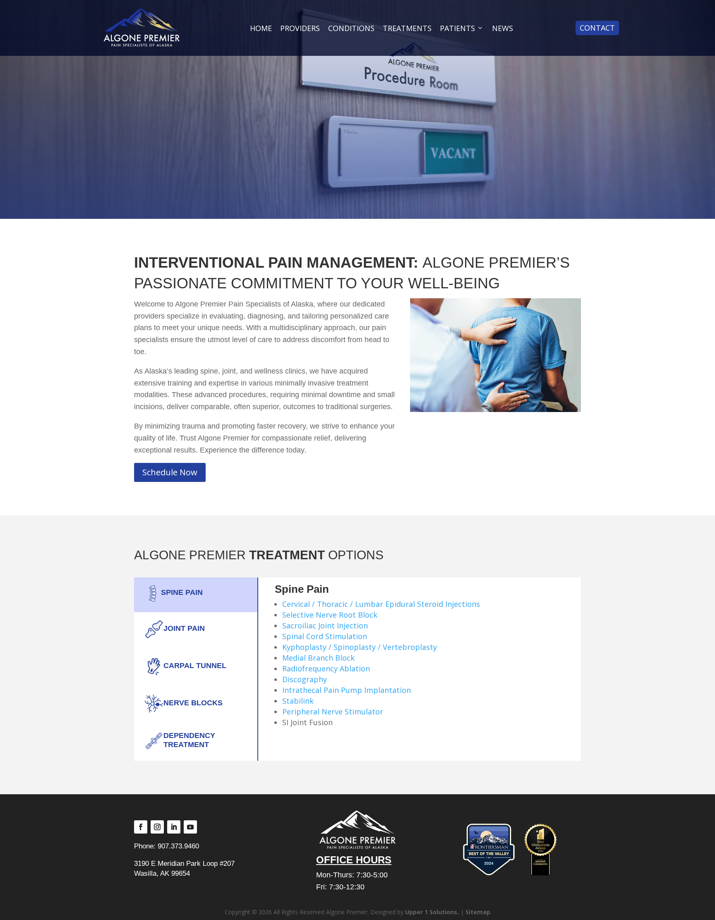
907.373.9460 (178, 846)
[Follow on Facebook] (140, 827)
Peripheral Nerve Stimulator (332, 711)
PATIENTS (457, 28)
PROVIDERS (300, 28)
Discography (304, 679)
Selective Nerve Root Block (329, 615)
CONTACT (597, 28)
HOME (261, 28)
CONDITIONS (351, 28)
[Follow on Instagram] (157, 827)
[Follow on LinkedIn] (173, 827)
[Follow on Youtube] (190, 827)
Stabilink (298, 701)
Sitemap (477, 912)
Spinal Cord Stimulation (324, 636)
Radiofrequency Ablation (326, 668)
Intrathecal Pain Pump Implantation (346, 690)
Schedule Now (169, 472)
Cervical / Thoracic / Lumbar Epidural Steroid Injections (381, 604)
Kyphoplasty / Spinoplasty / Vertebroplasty (359, 647)
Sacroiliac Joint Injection (325, 625)
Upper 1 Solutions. (432, 912)
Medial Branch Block (318, 658)
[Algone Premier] (141, 28)
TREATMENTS (407, 28)
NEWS (502, 28)
